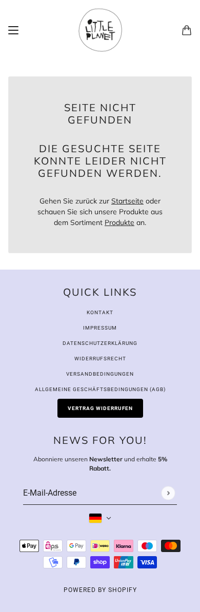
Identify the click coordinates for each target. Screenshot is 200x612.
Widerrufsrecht (100, 358)
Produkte (119, 222)
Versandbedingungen (100, 374)
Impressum (100, 328)
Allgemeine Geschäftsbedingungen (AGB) (100, 389)
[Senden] (168, 493)
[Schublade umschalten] (13, 30)
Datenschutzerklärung (100, 343)
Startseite (127, 201)
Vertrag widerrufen (100, 408)
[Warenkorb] (187, 30)
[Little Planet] (100, 30)
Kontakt (100, 312)
